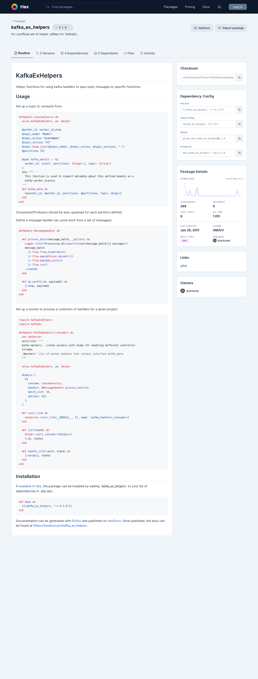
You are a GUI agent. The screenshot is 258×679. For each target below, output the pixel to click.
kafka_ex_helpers (30, 27)
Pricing (190, 7)
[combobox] (83, 7)
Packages (171, 7)
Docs (206, 7)
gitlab (183, 265)
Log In (237, 7)
